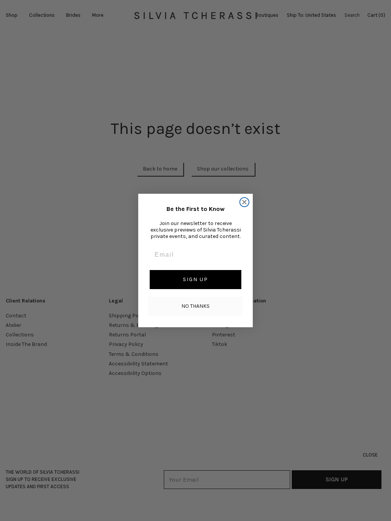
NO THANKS (195, 306)
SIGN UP (195, 279)
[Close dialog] (244, 202)
